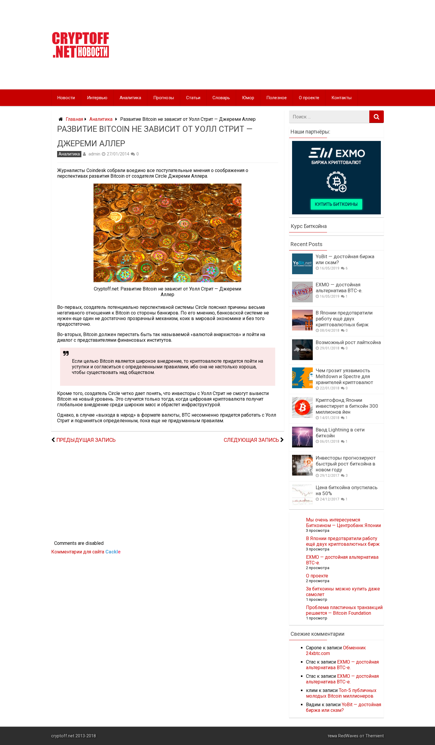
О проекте (309, 97)
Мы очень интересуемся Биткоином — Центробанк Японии (343, 522)
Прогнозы (163, 97)
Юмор (248, 97)
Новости (66, 97)
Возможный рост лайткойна (348, 342)
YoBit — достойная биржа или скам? (343, 707)
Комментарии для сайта (86, 552)
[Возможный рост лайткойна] (302, 358)
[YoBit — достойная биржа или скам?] (302, 272)
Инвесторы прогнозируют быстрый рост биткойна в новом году (346, 464)
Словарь (221, 97)
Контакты (341, 97)
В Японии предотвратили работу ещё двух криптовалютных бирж (344, 318)
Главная (74, 119)
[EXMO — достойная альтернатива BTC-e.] (302, 301)
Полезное (276, 97)
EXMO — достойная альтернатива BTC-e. (339, 287)
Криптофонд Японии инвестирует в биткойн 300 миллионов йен (347, 406)
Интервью (97, 97)
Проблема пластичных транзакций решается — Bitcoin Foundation (344, 610)
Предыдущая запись (86, 440)
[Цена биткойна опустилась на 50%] (302, 503)
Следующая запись (251, 440)
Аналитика (130, 97)
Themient (374, 735)
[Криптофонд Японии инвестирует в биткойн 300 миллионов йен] (302, 416)
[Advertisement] (274, 44)
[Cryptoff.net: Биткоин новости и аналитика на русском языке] (80, 56)
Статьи (193, 97)
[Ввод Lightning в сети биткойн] (302, 446)
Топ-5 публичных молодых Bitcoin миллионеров (341, 693)
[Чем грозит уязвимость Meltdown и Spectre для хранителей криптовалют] (302, 386)
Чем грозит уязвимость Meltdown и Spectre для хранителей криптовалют (344, 376)
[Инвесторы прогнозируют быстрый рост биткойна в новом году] (302, 474)
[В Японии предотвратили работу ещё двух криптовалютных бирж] (302, 329)
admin (94, 154)
